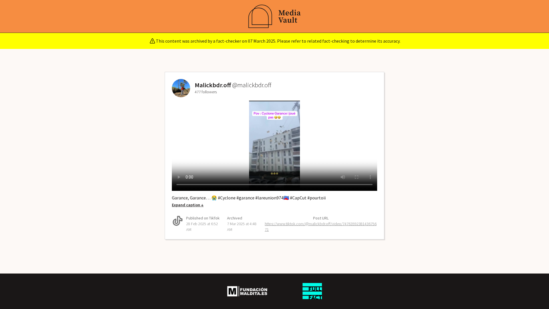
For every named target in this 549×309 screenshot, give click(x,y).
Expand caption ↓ (188, 204)
